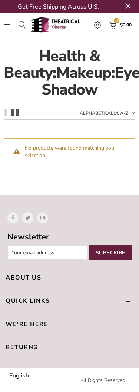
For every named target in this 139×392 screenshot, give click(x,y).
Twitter (27, 217)
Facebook (13, 217)
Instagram (42, 217)
